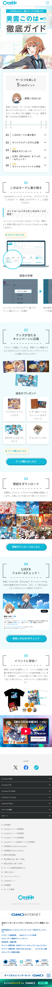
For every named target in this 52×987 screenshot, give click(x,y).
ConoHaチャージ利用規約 (14, 833)
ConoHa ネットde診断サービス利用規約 (19, 842)
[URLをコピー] (36, 767)
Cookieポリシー (10, 880)
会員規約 (7, 824)
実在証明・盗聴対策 (8, 942)
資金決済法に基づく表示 (13, 863)
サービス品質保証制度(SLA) (14, 867)
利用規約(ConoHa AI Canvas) (15, 846)
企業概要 (7, 885)
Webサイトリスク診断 (27, 935)
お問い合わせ (9, 872)
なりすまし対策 (41, 949)
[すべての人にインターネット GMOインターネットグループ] (22, 975)
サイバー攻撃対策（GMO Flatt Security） (16, 949)
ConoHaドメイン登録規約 (14, 829)
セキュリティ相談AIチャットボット (14, 938)
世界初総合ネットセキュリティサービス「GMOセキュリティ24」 (24, 931)
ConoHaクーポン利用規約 (14, 837)
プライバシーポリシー (12, 876)
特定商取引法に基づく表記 (14, 859)
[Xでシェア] (15, 767)
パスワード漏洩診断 (8, 935)
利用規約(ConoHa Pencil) (13, 850)
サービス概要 (9, 889)
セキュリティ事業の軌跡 (10, 952)
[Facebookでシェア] (26, 767)
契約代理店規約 (10, 855)
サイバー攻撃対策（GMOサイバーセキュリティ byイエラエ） (24, 945)
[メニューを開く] (47, 3)
